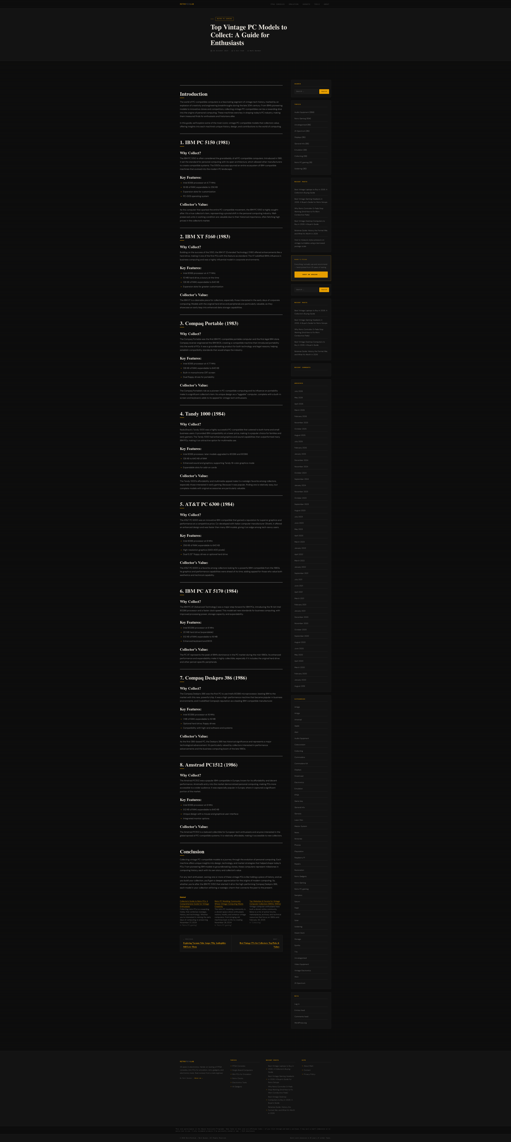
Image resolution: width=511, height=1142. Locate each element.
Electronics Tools (239, 1082)
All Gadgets (237, 1086)
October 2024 (300, 473)
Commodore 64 (301, 763)
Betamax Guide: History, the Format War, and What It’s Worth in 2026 (281, 1110)
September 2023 (301, 504)
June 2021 (298, 586)
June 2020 (299, 648)
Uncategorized (300, 125)
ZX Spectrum (299, 131)
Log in (297, 1004)
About (326, 4)
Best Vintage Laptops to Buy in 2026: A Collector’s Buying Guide (281, 1069)
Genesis (297, 814)
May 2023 (298, 529)
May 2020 (298, 655)
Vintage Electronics (302, 970)
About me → (198, 1078)
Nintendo (298, 839)
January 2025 (300, 454)
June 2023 (299, 523)
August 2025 (299, 435)
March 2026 (299, 410)
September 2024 (301, 479)
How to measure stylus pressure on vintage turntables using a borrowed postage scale (309, 243)
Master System (300, 826)
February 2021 (300, 605)
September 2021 (301, 573)
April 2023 (298, 536)
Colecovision (299, 745)
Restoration (299, 870)
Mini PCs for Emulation (241, 1074)
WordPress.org (300, 1023)
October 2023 (300, 498)
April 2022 (298, 554)
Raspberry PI (299, 858)
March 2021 (299, 598)
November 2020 (301, 623)
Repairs (297, 864)
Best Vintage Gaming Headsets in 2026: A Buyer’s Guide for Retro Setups (281, 1079)
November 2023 (301, 491)
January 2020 (300, 680)
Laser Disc (298, 820)
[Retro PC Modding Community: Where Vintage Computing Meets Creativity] (232, 913)
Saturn (297, 901)
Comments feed (301, 1016)
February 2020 (300, 674)
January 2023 (300, 548)
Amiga (297, 707)
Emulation (294, 4)
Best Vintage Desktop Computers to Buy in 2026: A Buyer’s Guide (280, 1100)
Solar (296, 920)
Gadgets (306, 4)
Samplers (298, 895)
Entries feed (299, 1010)
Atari (296, 732)
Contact (307, 1070)
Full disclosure (248, 1131)
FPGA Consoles (278, 4)
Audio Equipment (301, 112)
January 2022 (300, 567)
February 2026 (300, 416)
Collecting (298, 156)
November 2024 (301, 466)
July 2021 (298, 579)
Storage (297, 939)
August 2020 (300, 642)
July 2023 (298, 517)
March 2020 (299, 667)
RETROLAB (187, 4)
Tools (317, 4)
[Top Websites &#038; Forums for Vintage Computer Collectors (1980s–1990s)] (267, 912)
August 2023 (299, 510)
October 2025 (300, 429)
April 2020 (298, 661)
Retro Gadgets (300, 876)
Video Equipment (301, 964)
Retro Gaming (300, 118)
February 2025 (300, 448)
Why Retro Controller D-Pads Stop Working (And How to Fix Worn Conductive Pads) (308, 211)
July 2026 (298, 391)
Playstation (299, 851)
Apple (296, 726)
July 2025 (298, 441)
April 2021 (298, 592)
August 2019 (299, 686)
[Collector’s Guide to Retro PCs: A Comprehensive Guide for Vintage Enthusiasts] (197, 913)
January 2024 (300, 485)
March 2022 (299, 560)
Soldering (298, 169)
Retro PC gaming (224, 19)
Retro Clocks (237, 1078)
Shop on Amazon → (311, 274)
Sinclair (297, 914)
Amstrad (298, 720)
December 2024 (301, 460)
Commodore (299, 757)
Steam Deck (299, 933)
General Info (299, 144)
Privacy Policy (309, 1074)
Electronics (299, 782)
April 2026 (298, 404)
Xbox (296, 977)
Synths (297, 945)
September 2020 (301, 636)
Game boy (298, 801)
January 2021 (299, 611)
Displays (297, 137)
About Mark (308, 1066)
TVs (296, 952)
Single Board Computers (242, 1070)
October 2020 (300, 630)
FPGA (296, 795)
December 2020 (301, 617)
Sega (296, 908)
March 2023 (299, 542)
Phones (297, 845)
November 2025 (301, 422)
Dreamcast (299, 776)
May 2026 (298, 397)
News (296, 832)
